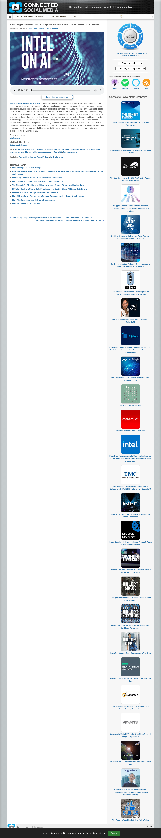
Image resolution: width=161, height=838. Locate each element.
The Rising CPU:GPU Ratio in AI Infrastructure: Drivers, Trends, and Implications (48, 185)
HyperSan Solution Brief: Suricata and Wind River (130, 653)
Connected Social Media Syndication (43, 29)
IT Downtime (94, 149)
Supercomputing (70, 152)
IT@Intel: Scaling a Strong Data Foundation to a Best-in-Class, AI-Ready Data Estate (49, 189)
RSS (146, 88)
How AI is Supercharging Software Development (33, 200)
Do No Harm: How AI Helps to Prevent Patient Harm (35, 193)
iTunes (114, 88)
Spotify (125, 88)
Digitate (61, 149)
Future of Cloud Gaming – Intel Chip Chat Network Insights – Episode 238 (68, 220)
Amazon (135, 88)
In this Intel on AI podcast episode (25, 103)
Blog (76, 17)
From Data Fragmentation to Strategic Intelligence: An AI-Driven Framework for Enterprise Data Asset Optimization (130, 349)
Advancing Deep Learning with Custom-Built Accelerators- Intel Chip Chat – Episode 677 (52, 218)
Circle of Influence (58, 17)
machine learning (17, 152)
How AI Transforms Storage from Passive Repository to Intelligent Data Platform (48, 196)
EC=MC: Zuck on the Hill (130, 406)
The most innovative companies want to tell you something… (102, 7)
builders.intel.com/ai (19, 145)
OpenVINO (57, 152)
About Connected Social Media (30, 17)
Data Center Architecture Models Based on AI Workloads (37, 181)
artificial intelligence (26, 149)
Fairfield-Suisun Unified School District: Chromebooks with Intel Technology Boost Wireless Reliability (130, 792)
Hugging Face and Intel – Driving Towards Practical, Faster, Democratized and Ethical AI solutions (130, 208)
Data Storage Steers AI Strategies (27, 168)
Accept (114, 833)
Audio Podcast (43, 157)
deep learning (51, 149)
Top (150, 826)
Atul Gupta (39, 149)
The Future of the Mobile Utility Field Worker (130, 820)
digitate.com (15, 138)
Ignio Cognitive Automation (76, 149)
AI (16, 149)
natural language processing (41, 152)
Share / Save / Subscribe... (57, 97)
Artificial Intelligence (27, 157)
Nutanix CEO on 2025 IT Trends (26, 204)
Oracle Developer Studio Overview (130, 431)
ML (26, 152)
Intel (52, 157)
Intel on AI (59, 157)
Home (10, 16)
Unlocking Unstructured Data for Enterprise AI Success (37, 178)
